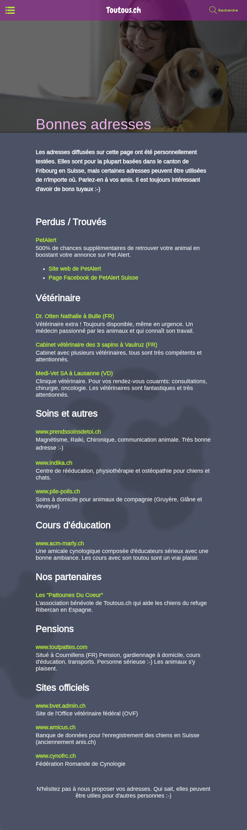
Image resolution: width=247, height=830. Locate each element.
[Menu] (10, 10)
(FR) (108, 316)
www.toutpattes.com (61, 647)
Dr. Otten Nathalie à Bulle (68, 316)
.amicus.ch (62, 727)
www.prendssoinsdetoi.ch (68, 431)
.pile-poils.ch (64, 491)
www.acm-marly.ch (60, 543)
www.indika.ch (54, 463)
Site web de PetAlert (75, 268)
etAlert (48, 240)
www (42, 491)
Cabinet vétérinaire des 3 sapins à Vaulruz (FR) (96, 345)
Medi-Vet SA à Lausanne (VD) (74, 373)
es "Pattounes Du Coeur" (71, 595)
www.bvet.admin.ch (61, 706)
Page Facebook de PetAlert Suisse (93, 277)
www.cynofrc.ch (56, 756)
